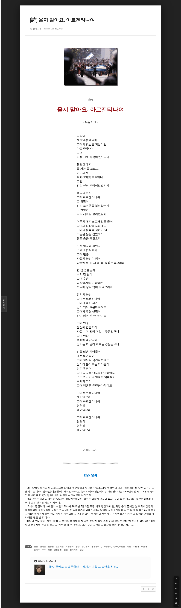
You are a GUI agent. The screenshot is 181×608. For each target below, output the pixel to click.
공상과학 (58, 550)
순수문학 (85, 546)
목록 (4, 304)
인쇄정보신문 (119, 546)
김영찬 (51, 546)
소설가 (144, 546)
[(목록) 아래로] (176, 598)
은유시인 (60, 546)
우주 (44, 550)
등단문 (37, 550)
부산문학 (70, 546)
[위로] (176, 593)
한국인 (43, 546)
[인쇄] (176, 603)
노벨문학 (107, 546)
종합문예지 (96, 546)
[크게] (176, 583)
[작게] (176, 588)
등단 (78, 546)
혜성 (82, 550)
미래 (66, 550)
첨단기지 (74, 550)
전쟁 (50, 550)
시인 (129, 546)
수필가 (136, 546)
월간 (36, 546)
